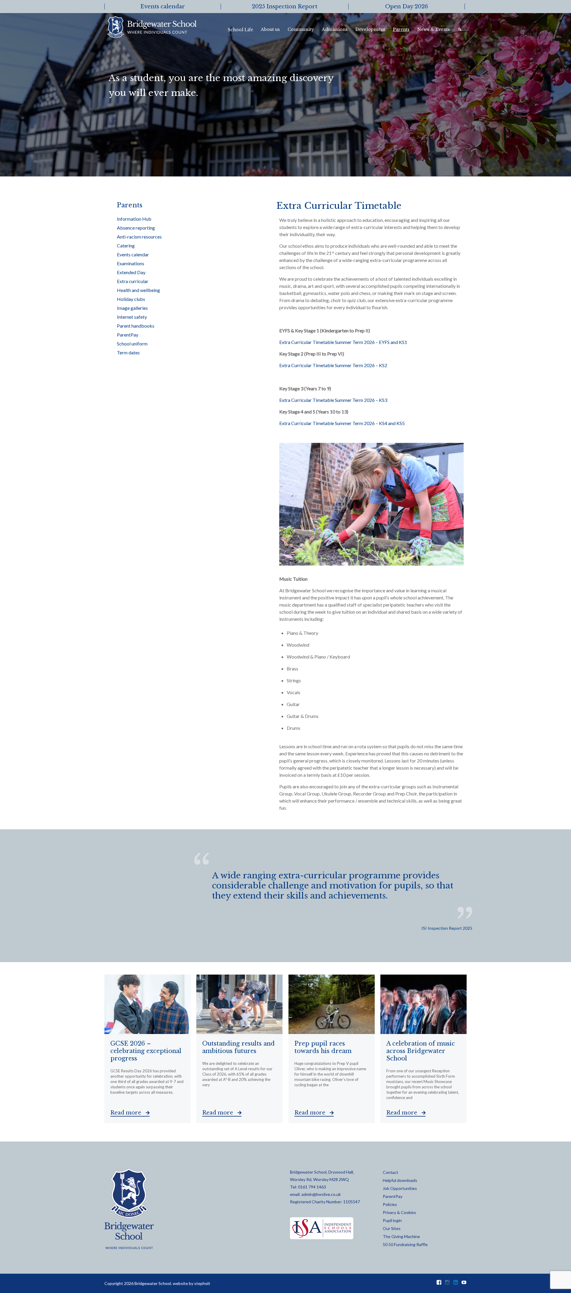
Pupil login (392, 1220)
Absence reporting (136, 228)
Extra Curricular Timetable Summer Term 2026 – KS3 (333, 400)
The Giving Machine (401, 1236)
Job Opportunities (400, 1188)
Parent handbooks (135, 326)
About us (270, 29)
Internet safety (132, 317)
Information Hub (134, 219)
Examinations (130, 263)
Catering (126, 245)
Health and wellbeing (138, 290)
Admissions (335, 29)
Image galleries (132, 308)
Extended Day (131, 272)
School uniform (132, 343)
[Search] (461, 29)
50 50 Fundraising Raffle (405, 1244)
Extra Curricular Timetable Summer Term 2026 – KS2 (333, 365)
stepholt (202, 1283)
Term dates (128, 352)
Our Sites (392, 1228)
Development (370, 29)
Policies (390, 1204)
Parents (401, 29)
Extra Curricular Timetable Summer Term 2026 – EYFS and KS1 (343, 342)
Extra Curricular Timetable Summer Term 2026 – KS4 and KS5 (342, 423)
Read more (126, 1112)
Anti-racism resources (139, 236)
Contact (390, 1172)
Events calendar (133, 254)
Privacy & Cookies (399, 1212)
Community (301, 29)
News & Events (433, 29)
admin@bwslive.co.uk (321, 1194)
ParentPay (127, 334)
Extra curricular (132, 281)
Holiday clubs (131, 299)
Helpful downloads (400, 1180)
